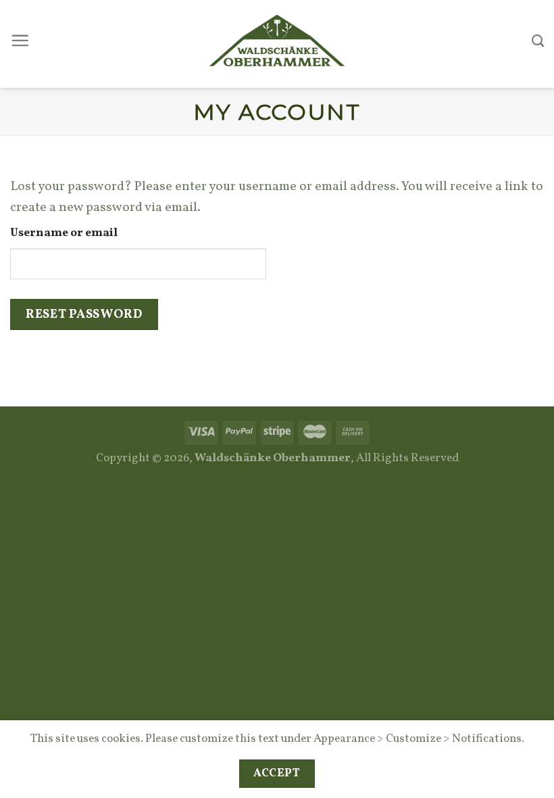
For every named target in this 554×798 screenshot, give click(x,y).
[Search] (538, 40)
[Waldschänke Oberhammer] (277, 40)
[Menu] (20, 40)
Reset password (84, 314)
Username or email (64, 233)
